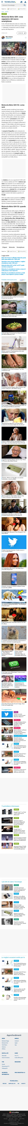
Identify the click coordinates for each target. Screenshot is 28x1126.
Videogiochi (4, 1068)
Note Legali (11, 1118)
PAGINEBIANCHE (9, 1115)
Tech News (4, 1045)
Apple (16, 1043)
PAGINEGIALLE (13, 1114)
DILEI (20, 1115)
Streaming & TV (5, 1066)
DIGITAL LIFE (17, 720)
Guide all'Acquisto (19, 1057)
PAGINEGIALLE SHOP (21, 1114)
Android (17, 1041)
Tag (18, 1083)
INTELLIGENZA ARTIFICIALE (20, 735)
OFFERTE (16, 743)
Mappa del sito (12, 1083)
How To (16, 1055)
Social (3, 1064)
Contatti (23, 1083)
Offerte (3, 1049)
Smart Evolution (6, 1057)
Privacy (16, 1118)
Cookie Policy (21, 1118)
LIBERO (4, 1114)
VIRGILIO (8, 1114)
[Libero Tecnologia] (14, 1080)
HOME (3, 11)
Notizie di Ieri (5, 1043)
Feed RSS (4, 1083)
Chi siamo (5, 1118)
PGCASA (4, 1115)
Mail (21, 4)
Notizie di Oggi (5, 1041)
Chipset (4, 247)
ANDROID (6, 11)
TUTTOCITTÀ (15, 1115)
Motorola (12, 247)
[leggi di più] (25, 37)
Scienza (4, 1047)
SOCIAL (16, 712)
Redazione (18, 1061)
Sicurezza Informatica (5, 1073)
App (16, 1045)
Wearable (4, 1055)
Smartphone (20, 247)
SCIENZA (16, 885)
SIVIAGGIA (24, 1115)
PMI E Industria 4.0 (20, 1072)
